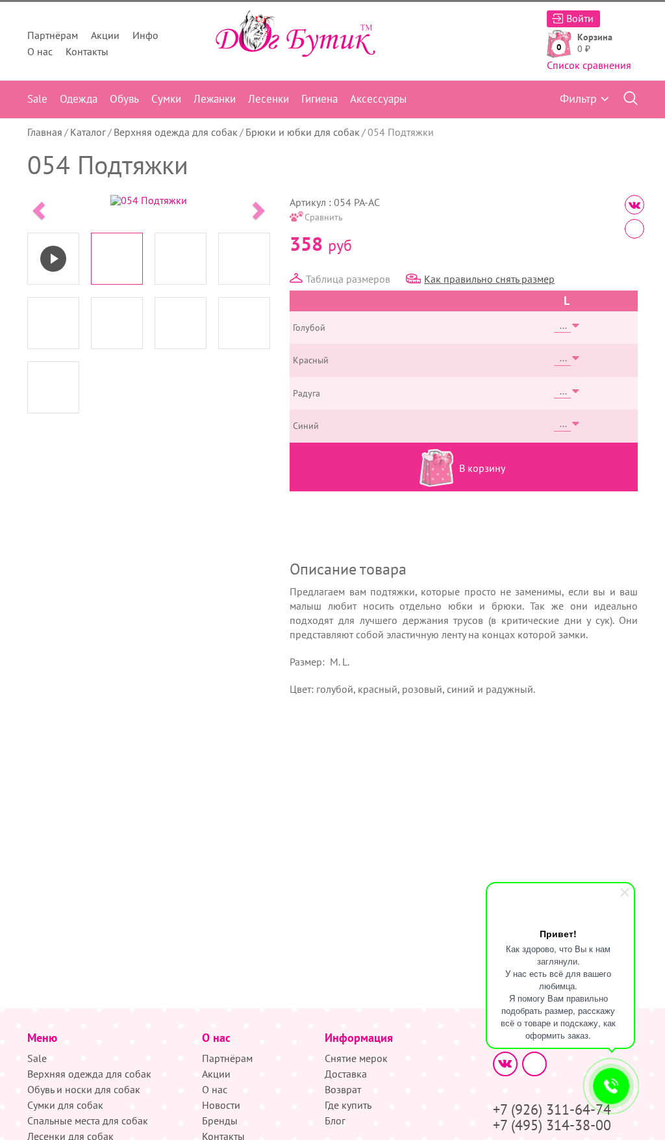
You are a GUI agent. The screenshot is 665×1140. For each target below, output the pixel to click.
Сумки (166, 99)
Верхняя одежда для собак (176, 131)
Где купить (348, 1104)
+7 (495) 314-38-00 (552, 1125)
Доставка (346, 1073)
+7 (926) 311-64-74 (552, 1109)
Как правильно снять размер (489, 278)
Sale (37, 99)
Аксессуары (378, 99)
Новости (221, 1104)
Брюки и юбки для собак (302, 131)
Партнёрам (52, 35)
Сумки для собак (65, 1104)
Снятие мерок (356, 1058)
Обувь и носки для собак (83, 1089)
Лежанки (215, 99)
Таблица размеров (348, 278)
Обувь (124, 99)
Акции (105, 35)
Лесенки (268, 99)
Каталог (88, 131)
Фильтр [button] (578, 98)
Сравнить (324, 217)
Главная (44, 131)
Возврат (343, 1089)
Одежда (78, 99)
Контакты (87, 51)
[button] (37, 206)
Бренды (220, 1120)
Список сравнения (589, 64)
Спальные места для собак (87, 1120)
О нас (40, 51)
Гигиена (319, 99)
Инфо (145, 35)
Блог (335, 1120)
